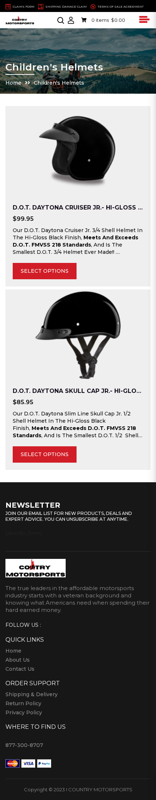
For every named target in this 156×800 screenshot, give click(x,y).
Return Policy (23, 703)
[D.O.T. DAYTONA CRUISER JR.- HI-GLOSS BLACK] (78, 151)
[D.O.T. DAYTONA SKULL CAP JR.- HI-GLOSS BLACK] (78, 334)
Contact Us (19, 669)
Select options (45, 271)
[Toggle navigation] (143, 19)
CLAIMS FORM (23, 6)
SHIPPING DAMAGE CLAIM (66, 6)
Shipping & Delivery (31, 694)
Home (13, 83)
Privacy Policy (23, 712)
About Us (17, 660)
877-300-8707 (24, 745)
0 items (107, 20)
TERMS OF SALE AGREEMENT (121, 6)
